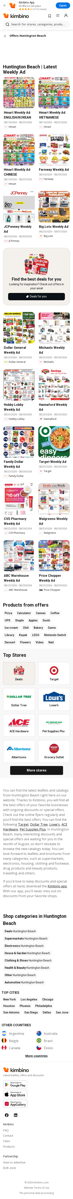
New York (9, 999)
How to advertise (14, 1162)
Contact (8, 1135)
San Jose (62, 1012)
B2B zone (9, 1168)
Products (9, 1146)
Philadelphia (43, 1006)
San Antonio (11, 1012)
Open (63, 5)
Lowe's (54, 824)
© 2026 (37, 1182)
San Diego (31, 1012)
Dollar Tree (39, 824)
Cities (6, 1141)
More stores (36, 770)
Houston (9, 1006)
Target (23, 824)
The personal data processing (36, 1193)
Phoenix (25, 1006)
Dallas (47, 1012)
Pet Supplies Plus (33, 829)
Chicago (47, 999)
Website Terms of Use (36, 1187)
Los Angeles (29, 999)
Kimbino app (57, 886)
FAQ (6, 1130)
